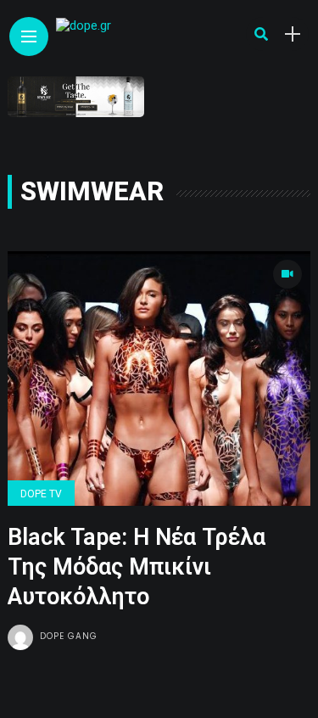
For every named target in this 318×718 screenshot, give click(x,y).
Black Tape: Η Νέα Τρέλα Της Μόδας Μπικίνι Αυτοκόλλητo (136, 567)
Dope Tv (41, 494)
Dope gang (69, 636)
